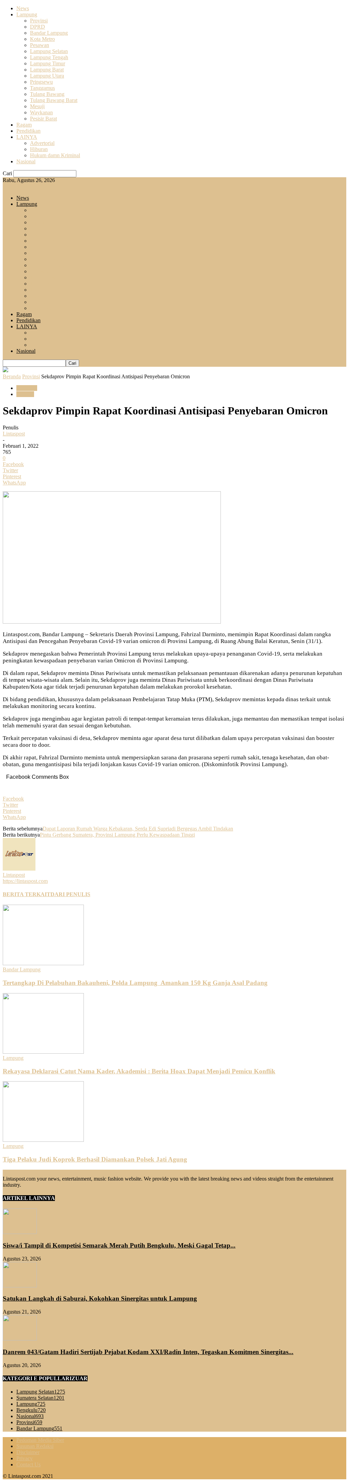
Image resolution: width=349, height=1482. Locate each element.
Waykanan (41, 112)
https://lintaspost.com (25, 881)
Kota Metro (42, 39)
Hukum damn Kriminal (55, 155)
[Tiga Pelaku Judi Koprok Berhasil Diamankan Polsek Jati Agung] (43, 1140)
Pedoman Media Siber (40, 1440)
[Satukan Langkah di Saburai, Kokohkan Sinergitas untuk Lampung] (20, 1285)
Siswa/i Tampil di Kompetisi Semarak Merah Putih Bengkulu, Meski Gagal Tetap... (119, 1245)
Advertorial (42, 143)
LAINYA (26, 137)
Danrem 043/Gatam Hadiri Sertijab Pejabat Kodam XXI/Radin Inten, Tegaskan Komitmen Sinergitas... (148, 1351)
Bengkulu (31, 1410)
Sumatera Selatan (40, 1398)
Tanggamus (42, 88)
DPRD (37, 27)
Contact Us (28, 1464)
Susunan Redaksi (35, 1446)
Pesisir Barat (43, 118)
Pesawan (39, 45)
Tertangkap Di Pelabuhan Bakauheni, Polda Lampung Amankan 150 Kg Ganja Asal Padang (135, 982)
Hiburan (39, 149)
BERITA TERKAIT (26, 894)
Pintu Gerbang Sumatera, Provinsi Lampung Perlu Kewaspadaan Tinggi (117, 835)
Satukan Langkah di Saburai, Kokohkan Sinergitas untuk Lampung (100, 1298)
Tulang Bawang (47, 94)
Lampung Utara (47, 76)
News (22, 8)
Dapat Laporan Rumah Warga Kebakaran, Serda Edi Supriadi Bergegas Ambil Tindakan (138, 828)
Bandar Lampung (49, 33)
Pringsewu (41, 82)
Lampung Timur (47, 63)
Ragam (24, 125)
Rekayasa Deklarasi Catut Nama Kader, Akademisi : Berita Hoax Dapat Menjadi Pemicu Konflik (139, 1071)
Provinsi (39, 20)
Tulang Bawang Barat (53, 100)
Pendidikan (28, 131)
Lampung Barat (47, 69)
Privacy (24, 1458)
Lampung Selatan (49, 51)
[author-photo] (19, 869)
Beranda (12, 376)
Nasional (25, 161)
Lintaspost (14, 434)
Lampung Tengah (49, 57)
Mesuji (37, 106)
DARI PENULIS (70, 894)
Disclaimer (28, 1452)
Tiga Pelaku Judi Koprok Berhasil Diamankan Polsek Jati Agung (95, 1159)
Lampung (26, 14)
